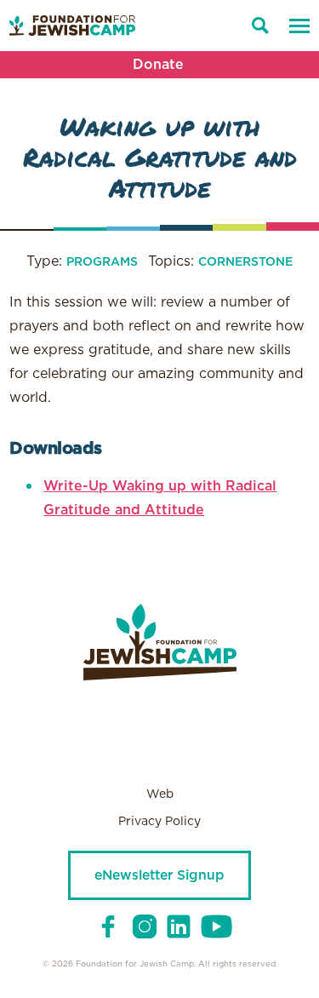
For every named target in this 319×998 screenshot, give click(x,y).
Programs (102, 262)
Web (160, 794)
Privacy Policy (159, 822)
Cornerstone (245, 262)
